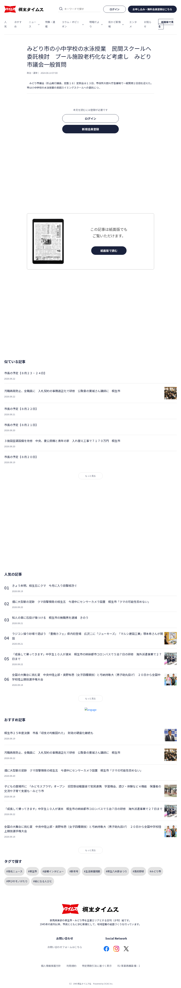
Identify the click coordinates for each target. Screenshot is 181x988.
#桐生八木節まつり (116, 871)
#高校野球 (138, 871)
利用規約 (71, 965)
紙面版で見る (166, 24)
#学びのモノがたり (17, 881)
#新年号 (73, 871)
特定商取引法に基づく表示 (97, 965)
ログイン (90, 118)
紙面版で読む (108, 250)
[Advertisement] (90, 174)
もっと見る (90, 475)
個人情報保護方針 (51, 965)
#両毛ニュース (14, 871)
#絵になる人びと (42, 881)
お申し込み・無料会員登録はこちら (152, 9)
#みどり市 (155, 871)
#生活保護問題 (92, 871)
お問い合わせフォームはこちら (64, 947)
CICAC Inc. (108, 983)
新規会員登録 (90, 129)
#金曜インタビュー (53, 871)
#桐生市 (32, 871)
